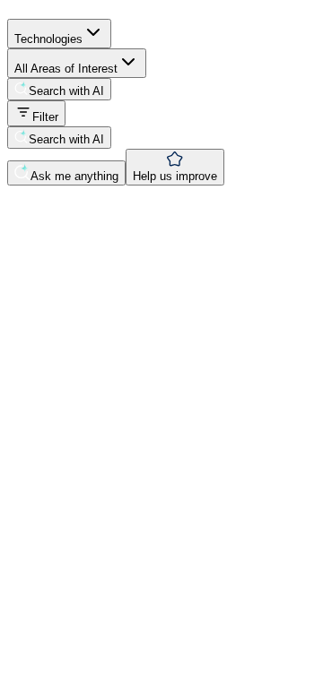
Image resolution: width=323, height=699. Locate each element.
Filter (45, 117)
